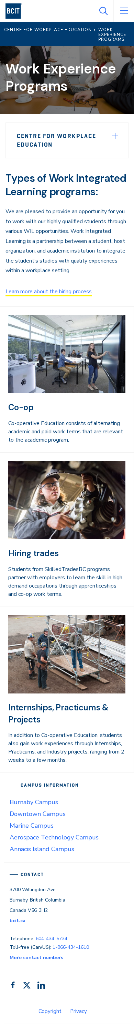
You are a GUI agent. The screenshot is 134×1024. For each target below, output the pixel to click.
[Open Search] (103, 11)
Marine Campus (32, 825)
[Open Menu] (123, 11)
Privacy (78, 1011)
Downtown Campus (38, 814)
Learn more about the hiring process (48, 291)
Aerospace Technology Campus (54, 837)
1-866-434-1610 (71, 947)
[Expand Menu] (115, 136)
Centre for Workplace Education (56, 140)
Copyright (50, 1011)
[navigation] (16, 11)
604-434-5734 (51, 938)
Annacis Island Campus (42, 849)
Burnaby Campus (34, 802)
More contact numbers (36, 957)
